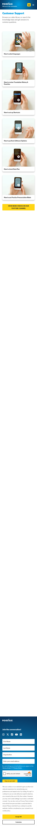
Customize (18, 822)
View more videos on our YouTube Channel (18, 207)
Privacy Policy (18, 768)
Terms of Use (6, 768)
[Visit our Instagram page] (3, 734)
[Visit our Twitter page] (8, 734)
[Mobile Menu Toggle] (33, 5)
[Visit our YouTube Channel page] (16, 734)
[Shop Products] (29, 4)
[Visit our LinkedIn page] (21, 734)
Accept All (18, 816)
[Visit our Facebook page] (12, 734)
